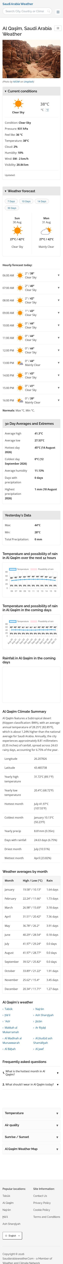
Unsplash (28, 81)
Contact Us (40, 1195)
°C (42, 110)
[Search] (49, 11)
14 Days (41, 201)
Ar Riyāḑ (40, 1027)
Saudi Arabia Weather (18, 4)
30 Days (12, 208)
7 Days (11, 201)
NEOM (16, 81)
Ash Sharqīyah (44, 1015)
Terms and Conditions (46, 1216)
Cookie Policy (41, 1209)
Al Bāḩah (10, 1049)
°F (47, 110)
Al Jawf (39, 1049)
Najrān (39, 1009)
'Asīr (7, 1021)
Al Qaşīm (8, 1202)
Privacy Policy (42, 1202)
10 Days (26, 201)
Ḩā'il (7, 1015)
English (12, 1235)
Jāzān (38, 1021)
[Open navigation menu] (57, 12)
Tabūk (8, 1009)
